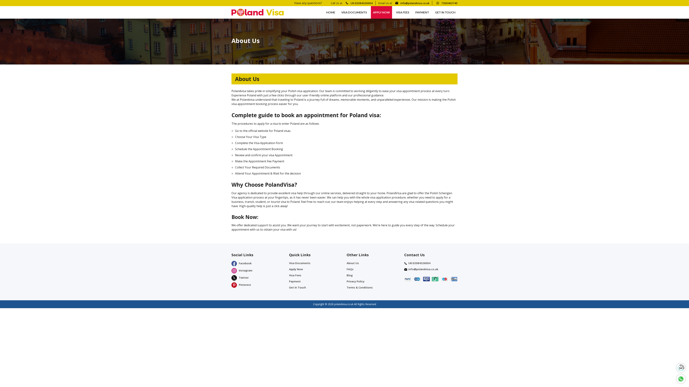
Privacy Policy (355, 281)
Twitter (243, 277)
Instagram (245, 270)
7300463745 (449, 3)
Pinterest (244, 284)
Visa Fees (402, 12)
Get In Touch (445, 12)
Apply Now (381, 12)
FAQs (350, 269)
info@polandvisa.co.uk (414, 3)
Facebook (245, 263)
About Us (353, 263)
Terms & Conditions (360, 287)
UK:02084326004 (362, 3)
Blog (350, 275)
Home (330, 12)
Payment (422, 12)
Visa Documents (354, 12)
